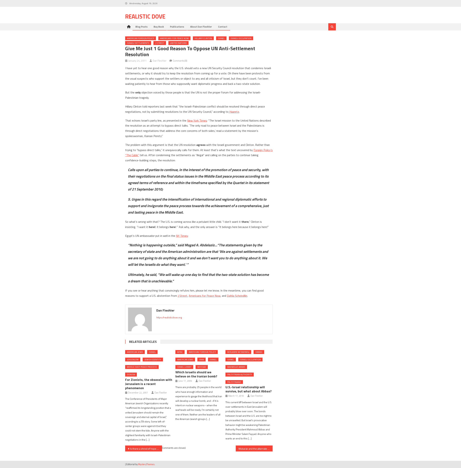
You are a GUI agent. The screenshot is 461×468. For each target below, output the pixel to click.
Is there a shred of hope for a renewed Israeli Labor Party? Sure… (146, 449)
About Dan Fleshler (201, 26)
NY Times (182, 236)
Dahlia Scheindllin (237, 296)
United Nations (178, 43)
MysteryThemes (146, 464)
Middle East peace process (142, 367)
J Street (159, 43)
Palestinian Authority (239, 374)
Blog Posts (141, 26)
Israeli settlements (138, 43)
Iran (201, 359)
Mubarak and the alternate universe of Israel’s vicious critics (256, 449)
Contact (222, 26)
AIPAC (180, 352)
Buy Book (159, 26)
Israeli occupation (241, 38)
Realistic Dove (145, 16)
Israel (221, 38)
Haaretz (234, 111)
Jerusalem (132, 359)
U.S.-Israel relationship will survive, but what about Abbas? (248, 389)
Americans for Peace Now (174, 38)
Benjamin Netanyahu (238, 352)
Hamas (258, 352)
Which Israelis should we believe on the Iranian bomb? (196, 374)
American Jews (135, 352)
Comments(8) (180, 60)
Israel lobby (184, 367)
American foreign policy (140, 38)
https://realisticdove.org (169, 317)
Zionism (131, 374)
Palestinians (234, 382)
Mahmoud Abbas (236, 367)
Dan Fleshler (159, 60)
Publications (177, 26)
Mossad (201, 367)
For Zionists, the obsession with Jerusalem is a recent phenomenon (148, 383)
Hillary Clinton (203, 38)
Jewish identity (152, 359)
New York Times (197, 120)
